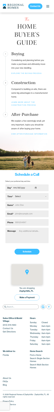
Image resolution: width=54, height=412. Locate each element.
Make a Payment (27, 297)
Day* (9, 187)
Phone (10, 222)
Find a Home (35, 355)
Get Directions (9, 331)
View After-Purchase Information (29, 134)
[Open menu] (47, 6)
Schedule (27, 251)
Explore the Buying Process (26, 73)
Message (11, 231)
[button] (27, 272)
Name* (10, 205)
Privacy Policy (8, 401)
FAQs (5, 381)
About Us (7, 378)
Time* (10, 196)
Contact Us (35, 6)
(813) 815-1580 (9, 325)
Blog (5, 385)
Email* (10, 213)
